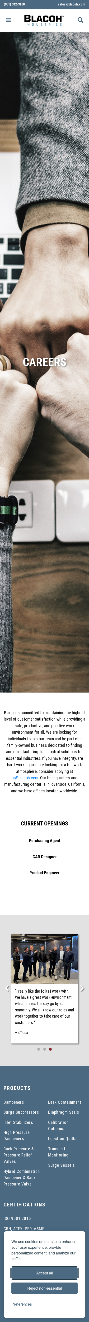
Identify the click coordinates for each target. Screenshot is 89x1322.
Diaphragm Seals (63, 1112)
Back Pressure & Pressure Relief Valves (19, 1155)
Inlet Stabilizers (18, 1122)
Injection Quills (62, 1138)
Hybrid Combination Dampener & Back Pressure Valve (22, 1177)
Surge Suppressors (21, 1112)
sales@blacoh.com (71, 4)
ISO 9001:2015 (17, 1218)
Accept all (44, 1273)
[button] (8, 20)
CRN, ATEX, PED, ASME (24, 1228)
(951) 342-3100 (14, 4)
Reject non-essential (44, 1288)
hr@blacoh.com (25, 777)
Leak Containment (64, 1102)
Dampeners (14, 1102)
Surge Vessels (61, 1165)
